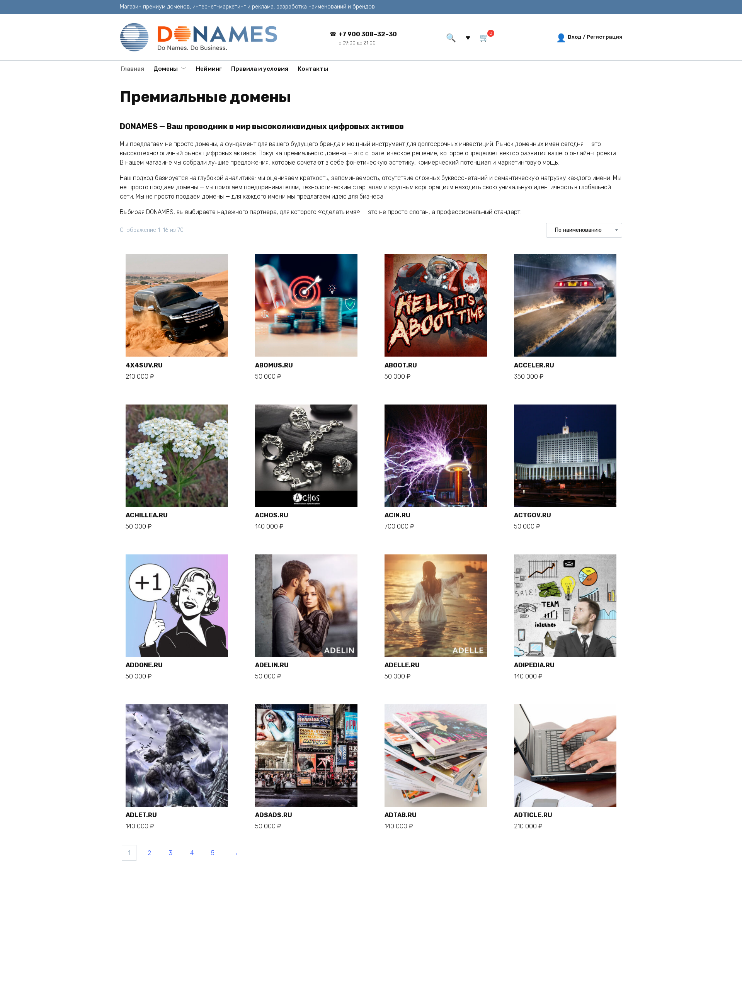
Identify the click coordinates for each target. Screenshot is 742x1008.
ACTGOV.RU (532, 515)
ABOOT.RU (401, 365)
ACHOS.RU (271, 515)
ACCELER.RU (534, 365)
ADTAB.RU (401, 815)
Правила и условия (259, 68)
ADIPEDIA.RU (534, 665)
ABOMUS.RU (274, 365)
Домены (165, 68)
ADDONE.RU (144, 665)
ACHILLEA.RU (147, 515)
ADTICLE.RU (533, 815)
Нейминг (209, 68)
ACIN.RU (397, 515)
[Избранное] (468, 36)
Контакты (313, 68)
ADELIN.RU (272, 665)
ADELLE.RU (402, 665)
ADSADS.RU (273, 815)
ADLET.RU (141, 815)
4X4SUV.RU (144, 365)
